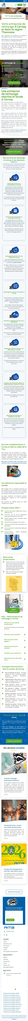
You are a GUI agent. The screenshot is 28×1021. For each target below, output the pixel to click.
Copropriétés (6, 961)
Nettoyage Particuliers (8, 967)
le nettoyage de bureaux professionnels (11, 78)
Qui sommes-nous (7, 943)
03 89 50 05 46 (13, 611)
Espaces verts (6, 965)
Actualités (5, 947)
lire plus (6, 794)
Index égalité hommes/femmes (10, 951)
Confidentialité (10, 1017)
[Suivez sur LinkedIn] (26, 1)
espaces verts (17, 420)
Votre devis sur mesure (14, 82)
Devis (20, 4)
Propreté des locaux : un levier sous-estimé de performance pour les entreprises (12, 826)
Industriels (5, 959)
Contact (5, 949)
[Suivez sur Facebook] (24, 1)
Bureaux (5, 957)
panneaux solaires (18, 301)
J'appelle (13, 609)
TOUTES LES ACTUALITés (14, 891)
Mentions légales (19, 1015)
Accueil (5, 941)
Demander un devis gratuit (14, 151)
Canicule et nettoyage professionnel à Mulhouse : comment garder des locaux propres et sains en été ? (12, 779)
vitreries (13, 299)
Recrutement (6, 945)
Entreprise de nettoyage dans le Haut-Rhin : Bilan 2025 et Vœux (13, 870)
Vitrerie (5, 963)
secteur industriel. (17, 262)
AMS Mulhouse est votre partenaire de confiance (12, 39)
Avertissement (17, 1017)
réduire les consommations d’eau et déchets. (14, 493)
